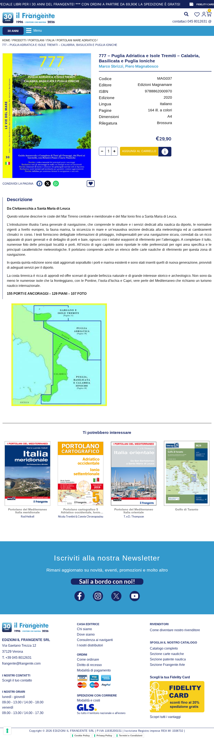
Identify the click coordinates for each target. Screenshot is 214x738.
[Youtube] (135, 596)
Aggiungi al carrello (139, 151)
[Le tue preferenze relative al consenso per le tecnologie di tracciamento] (7, 731)
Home (6, 40)
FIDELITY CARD (205, 4)
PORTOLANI (36, 40)
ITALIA (50, 40)
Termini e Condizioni (130, 735)
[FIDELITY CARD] (191, 4)
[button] (34, 30)
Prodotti (19, 40)
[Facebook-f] (79, 596)
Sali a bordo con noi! (107, 581)
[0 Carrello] (208, 14)
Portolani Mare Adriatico (76, 40)
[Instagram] (98, 596)
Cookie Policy (82, 735)
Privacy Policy (104, 735)
